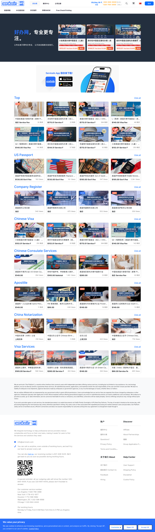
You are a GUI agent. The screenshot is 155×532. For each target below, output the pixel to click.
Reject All (130, 527)
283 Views (71, 371)
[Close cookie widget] (152, 520)
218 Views (39, 339)
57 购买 (72, 147)
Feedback (104, 475)
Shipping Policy (129, 470)
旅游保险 (7, 10)
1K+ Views (71, 179)
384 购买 (104, 122)
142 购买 (40, 147)
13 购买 (137, 307)
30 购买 (40, 122)
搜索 (125, 439)
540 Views (39, 211)
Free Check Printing (63, 10)
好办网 (34, 3)
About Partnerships (131, 434)
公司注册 (58, 3)
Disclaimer (127, 475)
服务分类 (103, 434)
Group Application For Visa (134, 444)
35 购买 (72, 243)
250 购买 (136, 147)
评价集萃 (33, 10)
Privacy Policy (106, 444)
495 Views (136, 371)
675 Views (71, 211)
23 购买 (105, 275)
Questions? (104, 439)
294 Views (39, 275)
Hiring (102, 479)
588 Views (39, 371)
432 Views (104, 339)
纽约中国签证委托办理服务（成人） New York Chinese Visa (129, 41)
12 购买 (72, 339)
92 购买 (105, 147)
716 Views (136, 339)
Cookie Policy (34, 529)
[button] (138, 38)
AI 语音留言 (20, 10)
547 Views (104, 179)
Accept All (145, 527)
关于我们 (103, 465)
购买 (81, 48)
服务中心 (46, 3)
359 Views (136, 211)
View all (137, 98)
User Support (128, 465)
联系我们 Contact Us (108, 470)
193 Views (39, 179)
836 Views (71, 307)
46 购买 (137, 122)
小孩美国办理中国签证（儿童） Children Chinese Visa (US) (72, 41)
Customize (115, 527)
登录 (149, 3)
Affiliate (126, 430)
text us (31, 454)
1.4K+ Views (71, 275)
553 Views (104, 211)
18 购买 (105, 307)
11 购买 (40, 307)
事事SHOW (46, 10)
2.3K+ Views (135, 179)
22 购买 (72, 122)
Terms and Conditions (109, 449)
